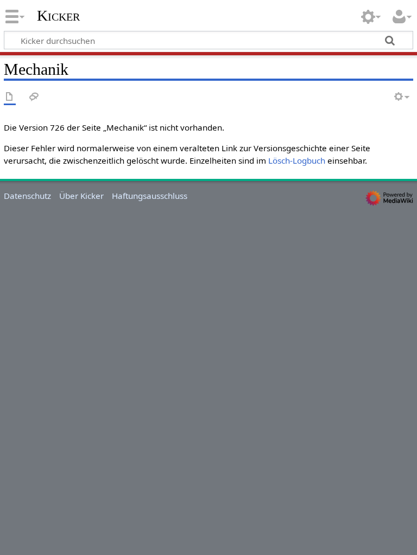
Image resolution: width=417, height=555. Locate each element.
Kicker (58, 15)
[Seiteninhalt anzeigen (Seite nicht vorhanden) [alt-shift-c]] (10, 97)
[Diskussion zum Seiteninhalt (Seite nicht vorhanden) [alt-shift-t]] (34, 97)
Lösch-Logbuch (296, 160)
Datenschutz (27, 195)
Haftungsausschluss (149, 195)
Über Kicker (81, 195)
